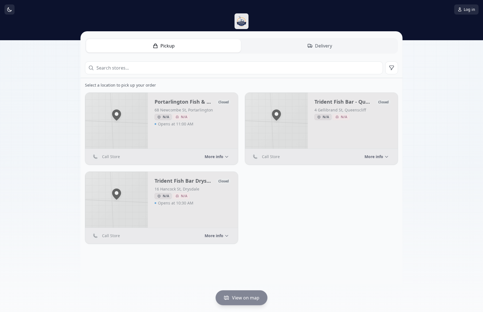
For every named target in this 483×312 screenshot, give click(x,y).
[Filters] (391, 67)
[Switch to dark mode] (9, 9)
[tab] (163, 46)
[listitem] (161, 128)
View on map (245, 298)
